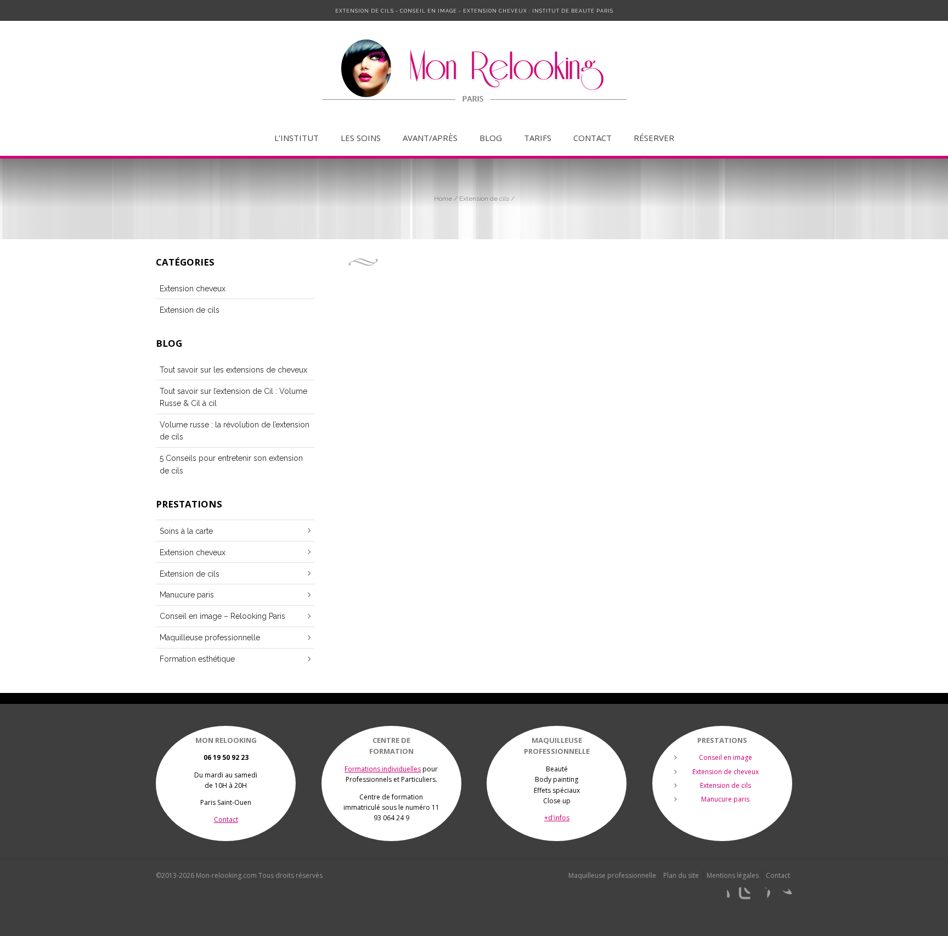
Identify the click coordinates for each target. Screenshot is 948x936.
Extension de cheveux (725, 771)
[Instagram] (742, 896)
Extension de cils (484, 198)
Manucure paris (187, 594)
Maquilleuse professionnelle (210, 637)
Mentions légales (733, 875)
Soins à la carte (186, 531)
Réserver (654, 137)
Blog (490, 137)
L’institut (296, 137)
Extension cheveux (192, 288)
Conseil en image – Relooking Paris (222, 616)
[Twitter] (783, 896)
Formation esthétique (197, 659)
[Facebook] (721, 896)
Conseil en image (725, 757)
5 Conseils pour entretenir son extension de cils (231, 464)
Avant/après (430, 137)
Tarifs (537, 137)
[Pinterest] (762, 896)
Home (443, 198)
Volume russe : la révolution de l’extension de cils (234, 430)
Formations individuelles (383, 769)
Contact (592, 137)
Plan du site (681, 875)
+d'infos (556, 817)
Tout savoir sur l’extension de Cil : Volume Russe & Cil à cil (233, 397)
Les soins (361, 137)
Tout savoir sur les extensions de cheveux (233, 369)
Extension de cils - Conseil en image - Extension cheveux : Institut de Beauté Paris (474, 11)
